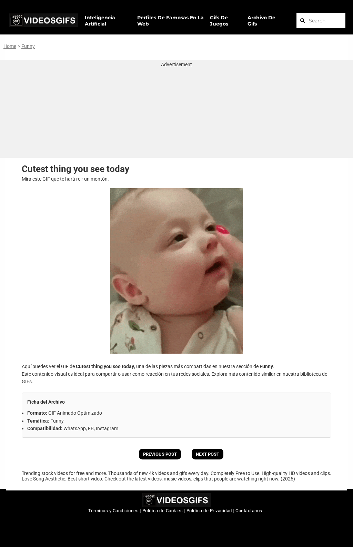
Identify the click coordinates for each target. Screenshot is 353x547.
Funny (28, 46)
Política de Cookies (162, 510)
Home (9, 46)
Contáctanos (248, 510)
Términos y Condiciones (113, 510)
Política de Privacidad (209, 510)
